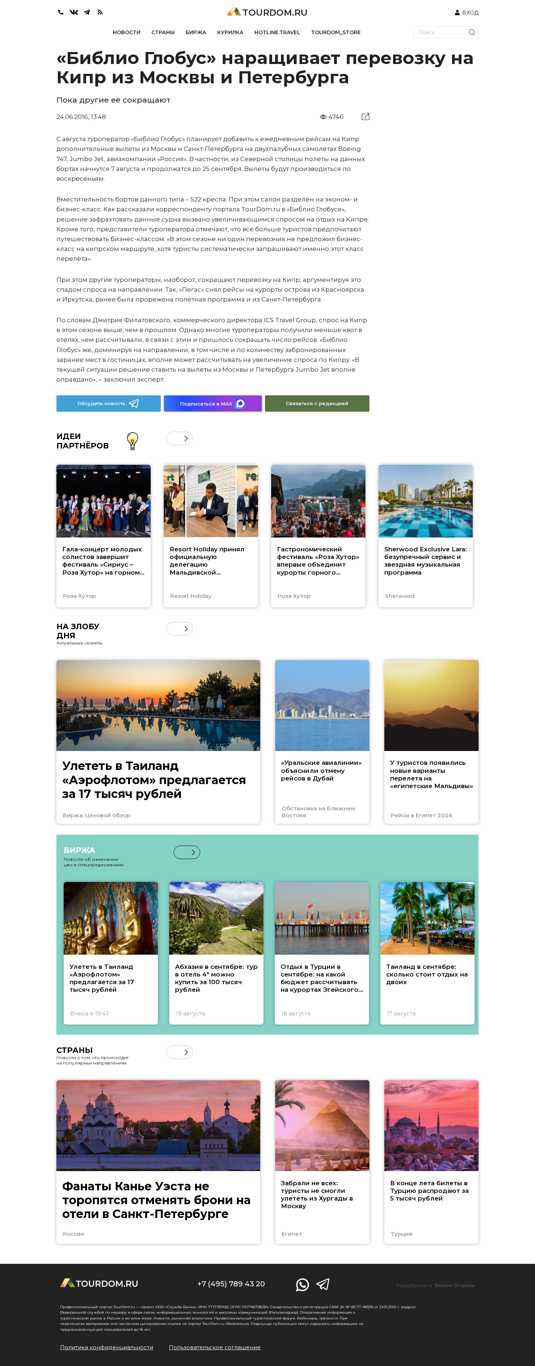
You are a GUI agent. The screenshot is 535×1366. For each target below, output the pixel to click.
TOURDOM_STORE (336, 32)
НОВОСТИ (126, 32)
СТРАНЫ (163, 32)
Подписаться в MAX (206, 404)
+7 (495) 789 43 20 (231, 1283)
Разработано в (435, 1286)
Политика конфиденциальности (106, 1347)
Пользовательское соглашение (215, 1347)
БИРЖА (196, 32)
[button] (173, 438)
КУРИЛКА (230, 32)
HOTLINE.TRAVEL (277, 32)
